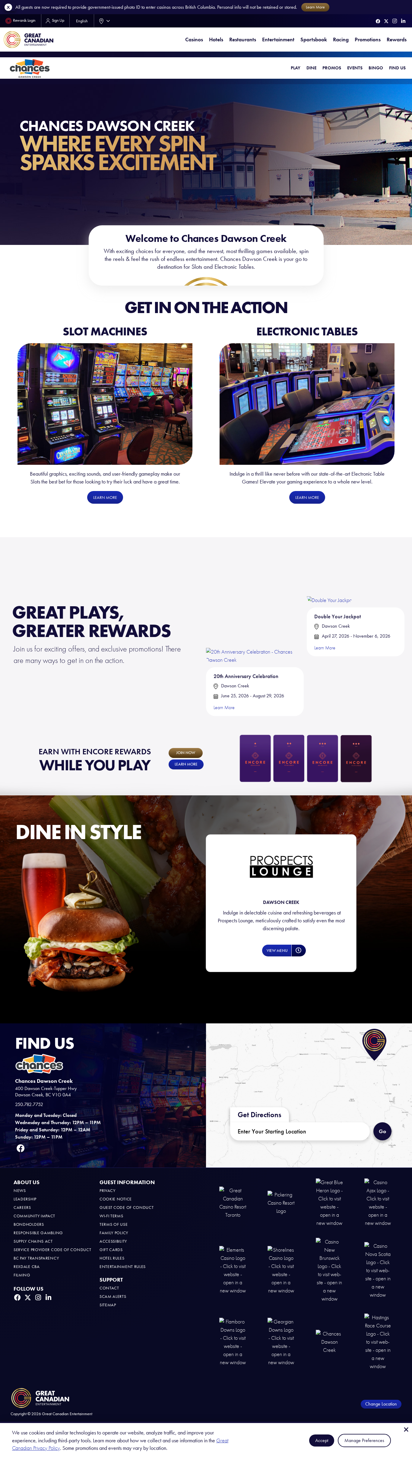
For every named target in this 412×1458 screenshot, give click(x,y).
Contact (109, 1288)
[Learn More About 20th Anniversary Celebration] (255, 607)
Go (385, 1128)
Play (295, 68)
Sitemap (108, 1304)
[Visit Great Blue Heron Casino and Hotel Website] (329, 1202)
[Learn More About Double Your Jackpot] (330, 577)
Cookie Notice (116, 1199)
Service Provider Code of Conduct (52, 1249)
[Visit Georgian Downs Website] (281, 1341)
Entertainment (278, 39)
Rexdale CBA (27, 1266)
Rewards (397, 39)
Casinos (194, 39)
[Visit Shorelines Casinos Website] (281, 1270)
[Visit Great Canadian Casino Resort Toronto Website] (232, 1202)
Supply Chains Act (33, 1241)
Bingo (376, 68)
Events (355, 68)
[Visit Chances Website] (329, 1341)
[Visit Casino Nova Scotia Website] (377, 1270)
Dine (311, 68)
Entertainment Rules (123, 1266)
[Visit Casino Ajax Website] (377, 1202)
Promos (331, 68)
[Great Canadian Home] (28, 40)
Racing (341, 39)
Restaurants (242, 39)
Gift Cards (111, 1249)
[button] (276, 950)
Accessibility (113, 1241)
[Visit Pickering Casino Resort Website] (281, 1202)
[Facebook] (378, 21)
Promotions (368, 39)
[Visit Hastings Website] (377, 1341)
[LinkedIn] (403, 21)
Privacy (108, 1190)
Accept (321, 1440)
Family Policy (114, 1232)
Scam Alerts (113, 1296)
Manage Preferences (364, 1440)
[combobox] (103, 20)
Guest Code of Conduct (127, 1207)
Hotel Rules (112, 1258)
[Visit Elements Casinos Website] (232, 1270)
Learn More (224, 707)
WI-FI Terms (111, 1216)
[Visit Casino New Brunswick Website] (329, 1270)
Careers (22, 1207)
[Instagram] (394, 21)
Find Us (397, 68)
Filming (22, 1275)
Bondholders (29, 1224)
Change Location (381, 1404)
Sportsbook (313, 39)
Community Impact (34, 1216)
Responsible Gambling (38, 1232)
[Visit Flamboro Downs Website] (232, 1341)
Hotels (216, 39)
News (20, 1190)
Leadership (25, 1199)
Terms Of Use (114, 1224)
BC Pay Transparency (36, 1258)
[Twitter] (386, 21)
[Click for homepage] (29, 68)
